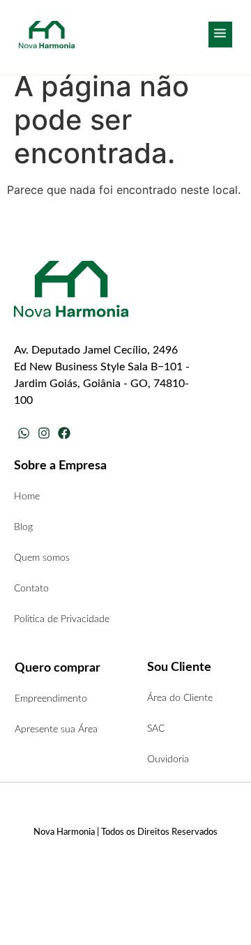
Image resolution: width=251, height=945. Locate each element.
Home (27, 496)
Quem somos (42, 558)
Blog (23, 527)
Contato (31, 589)
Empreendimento (51, 699)
